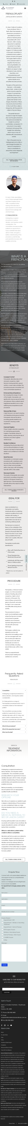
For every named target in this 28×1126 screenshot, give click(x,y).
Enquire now (26, 567)
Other (5, 940)
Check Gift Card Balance (6, 1050)
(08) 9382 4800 (11, 1012)
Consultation (5, 690)
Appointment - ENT (9, 920)
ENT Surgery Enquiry (9, 929)
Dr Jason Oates (4, 1034)
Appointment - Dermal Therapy (13, 927)
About (2, 1032)
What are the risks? (7, 732)
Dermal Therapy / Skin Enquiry (12, 935)
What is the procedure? (9, 726)
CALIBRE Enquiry (8, 937)
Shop (2, 1037)
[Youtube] (11, 1025)
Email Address (6, 987)
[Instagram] (5, 1025)
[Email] (8, 1025)
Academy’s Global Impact (6, 1042)
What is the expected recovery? (11, 729)
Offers (2, 1039)
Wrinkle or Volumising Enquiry (12, 932)
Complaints (3, 1045)
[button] (25, 8)
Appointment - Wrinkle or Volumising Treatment (14, 923)
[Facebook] (1, 1025)
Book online (26, 558)
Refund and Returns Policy (6, 1047)
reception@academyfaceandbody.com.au (13, 1017)
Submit (4, 965)
